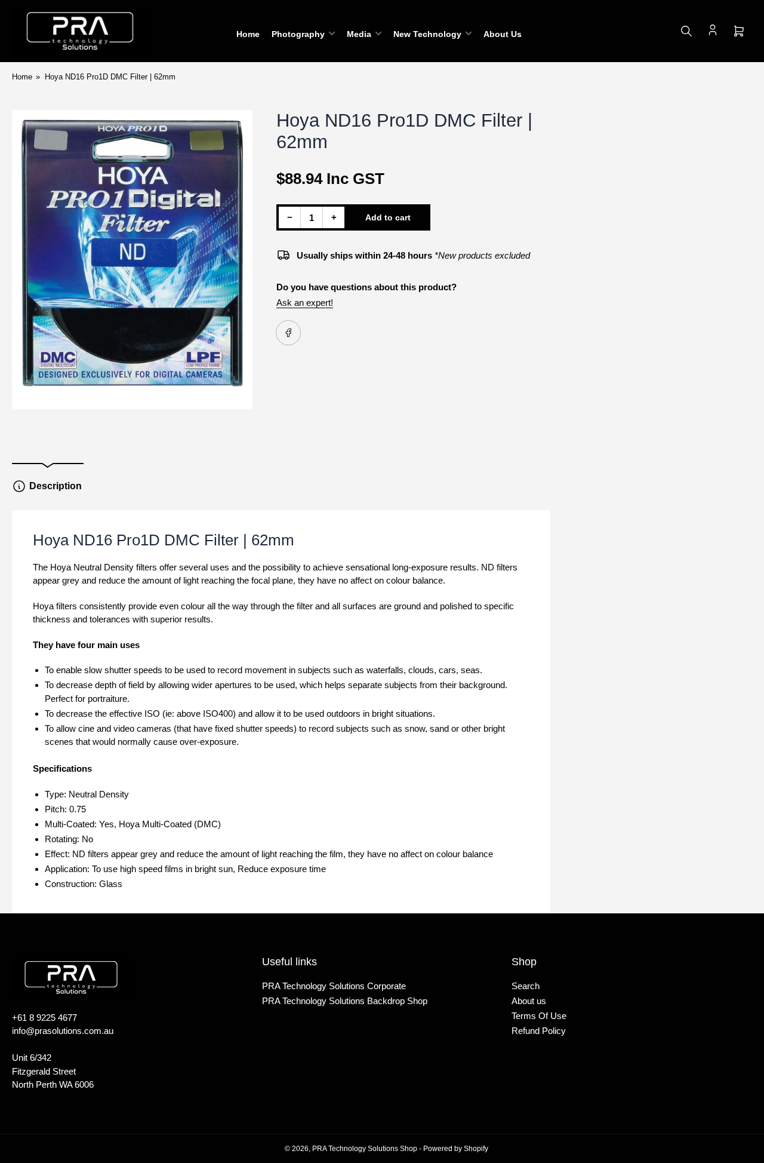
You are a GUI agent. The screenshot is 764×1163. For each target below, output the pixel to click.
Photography (298, 34)
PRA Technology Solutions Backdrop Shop (344, 1001)
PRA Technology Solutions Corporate (334, 986)
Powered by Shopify (455, 1148)
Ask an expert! (304, 302)
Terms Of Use (539, 1016)
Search (526, 986)
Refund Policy (539, 1031)
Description (55, 486)
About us (529, 1001)
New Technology (427, 34)
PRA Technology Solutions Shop (364, 1148)
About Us (502, 34)
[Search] (686, 31)
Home (248, 34)
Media (359, 34)
